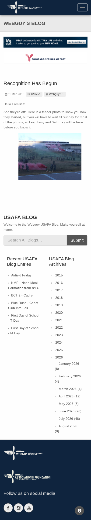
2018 (59, 298)
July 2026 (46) (69, 418)
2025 (59, 350)
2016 (59, 283)
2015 (59, 275)
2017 (59, 290)
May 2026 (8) (69, 404)
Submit (77, 240)
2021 (59, 320)
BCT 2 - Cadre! (22, 295)
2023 (59, 335)
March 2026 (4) (70, 389)
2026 (59, 357)
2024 (59, 342)
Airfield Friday (21, 275)
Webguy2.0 (56, 94)
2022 (59, 327)
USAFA (35, 94)
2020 (59, 312)
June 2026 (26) (70, 411)
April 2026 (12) (69, 396)
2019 (59, 305)
